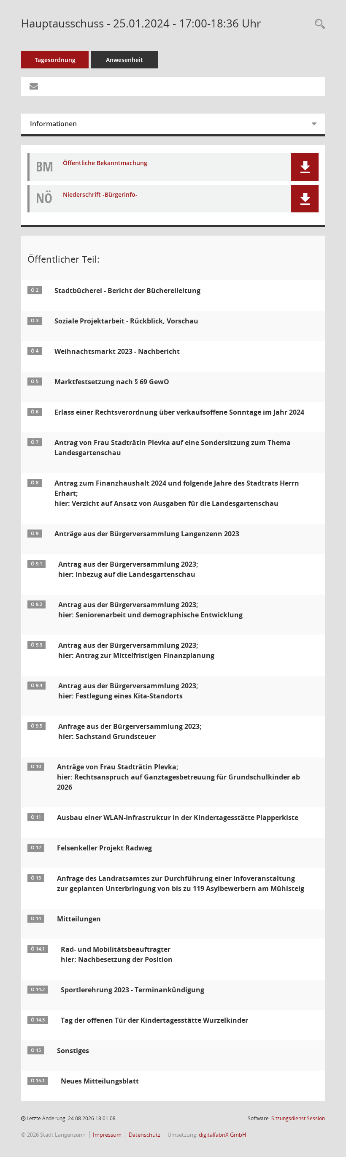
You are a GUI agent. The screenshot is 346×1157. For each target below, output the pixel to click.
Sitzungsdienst (298, 1118)
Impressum (107, 1134)
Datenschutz (144, 1134)
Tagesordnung (55, 60)
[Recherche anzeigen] (318, 24)
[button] (305, 167)
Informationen (53, 123)
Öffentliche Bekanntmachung (105, 163)
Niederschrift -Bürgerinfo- (100, 194)
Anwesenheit (124, 60)
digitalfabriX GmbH (222, 1134)
